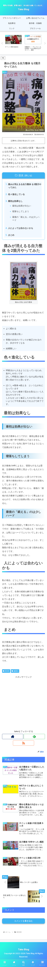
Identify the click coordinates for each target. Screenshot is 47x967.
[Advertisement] (23, 702)
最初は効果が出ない (21, 205)
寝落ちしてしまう (20, 211)
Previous (2, 43)
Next (45, 43)
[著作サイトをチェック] (12, 736)
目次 (21, 175)
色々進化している (16, 194)
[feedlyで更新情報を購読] (34, 736)
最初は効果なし (15, 201)
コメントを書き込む (23, 921)
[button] (42, 571)
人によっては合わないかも (20, 228)
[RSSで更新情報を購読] (23, 743)
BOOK (7, 671)
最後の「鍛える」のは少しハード (25, 218)
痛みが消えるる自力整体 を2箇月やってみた (24, 186)
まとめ (11, 235)
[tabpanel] (13, 43)
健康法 (16, 671)
